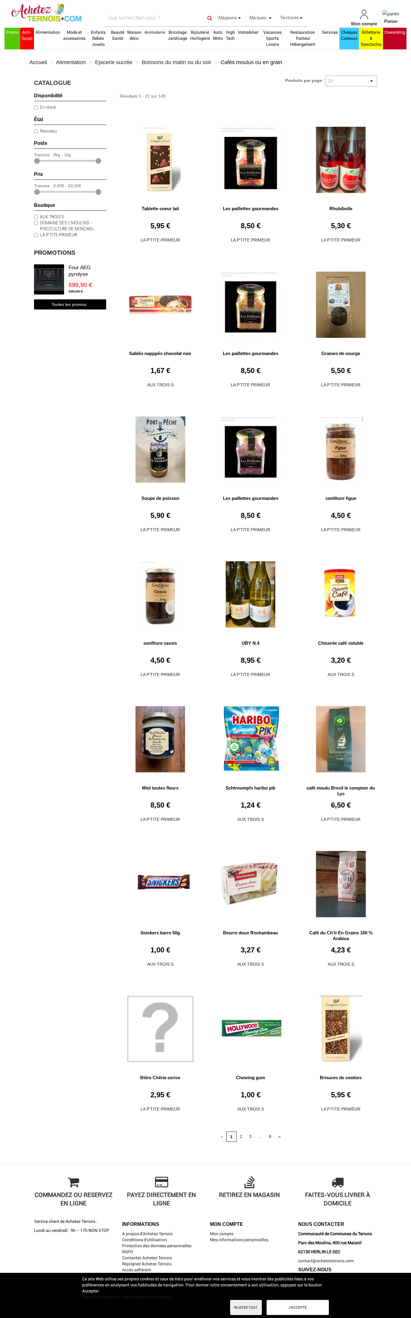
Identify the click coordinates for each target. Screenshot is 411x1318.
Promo (12, 32)
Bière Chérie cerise (160, 1077)
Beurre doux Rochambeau (250, 932)
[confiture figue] (341, 447)
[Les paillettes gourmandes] (250, 158)
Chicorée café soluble (340, 643)
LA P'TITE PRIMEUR (58, 234)
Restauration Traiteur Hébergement (302, 38)
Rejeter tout (246, 1307)
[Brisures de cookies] (341, 1027)
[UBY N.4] (250, 592)
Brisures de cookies (341, 1077)
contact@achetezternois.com (326, 1260)
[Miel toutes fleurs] (160, 737)
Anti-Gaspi (27, 35)
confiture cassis (160, 643)
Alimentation (48, 32)
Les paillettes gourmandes (250, 208)
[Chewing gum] (250, 1027)
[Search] (210, 18)
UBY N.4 (250, 643)
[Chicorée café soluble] (341, 592)
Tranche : (43, 154)
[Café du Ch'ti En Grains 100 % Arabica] (341, 882)
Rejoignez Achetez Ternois (147, 1263)
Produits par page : (305, 80)
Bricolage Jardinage (177, 35)
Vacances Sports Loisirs (272, 38)
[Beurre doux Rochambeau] (250, 882)
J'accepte (297, 1307)
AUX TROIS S (52, 216)
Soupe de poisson (160, 498)
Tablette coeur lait (160, 208)
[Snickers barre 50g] (160, 882)
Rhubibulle (340, 208)
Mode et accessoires (74, 35)
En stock (48, 107)
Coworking (395, 32)
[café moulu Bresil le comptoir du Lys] (341, 737)
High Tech (230, 35)
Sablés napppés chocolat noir (160, 353)
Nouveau (48, 131)
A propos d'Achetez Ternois (147, 1233)
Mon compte (221, 1233)
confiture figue (341, 498)
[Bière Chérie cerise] (160, 1027)
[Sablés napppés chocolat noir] (160, 302)
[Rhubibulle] (341, 158)
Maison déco (134, 35)
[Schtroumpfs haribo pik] (250, 737)
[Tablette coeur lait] (160, 158)
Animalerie (154, 32)
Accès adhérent (136, 1269)
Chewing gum (250, 1077)
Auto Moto (218, 35)
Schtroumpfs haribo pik (250, 787)
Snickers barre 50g (160, 932)
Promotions (54, 252)
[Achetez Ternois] (71, 13)
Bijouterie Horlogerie (200, 35)
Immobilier (248, 32)
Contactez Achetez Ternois (147, 1257)
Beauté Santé (117, 35)
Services (330, 32)
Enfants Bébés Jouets (98, 38)
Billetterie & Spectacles (371, 38)
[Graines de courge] (341, 302)
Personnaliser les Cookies (146, 1297)
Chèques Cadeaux (349, 35)
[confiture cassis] (160, 592)
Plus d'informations (101, 1297)
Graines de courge (340, 353)
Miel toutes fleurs (160, 787)
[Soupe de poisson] (160, 447)
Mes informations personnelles (239, 1239)
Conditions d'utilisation (144, 1239)
